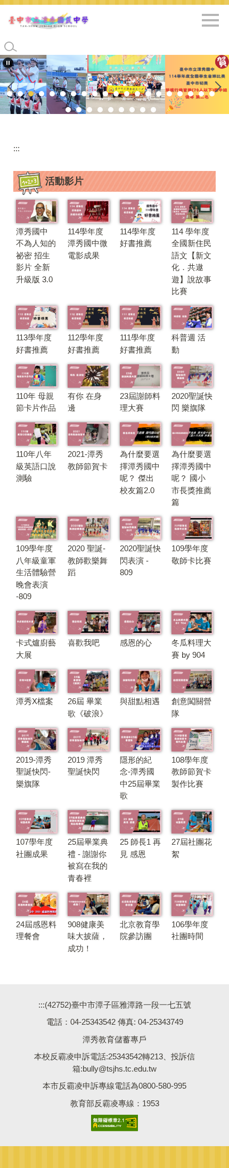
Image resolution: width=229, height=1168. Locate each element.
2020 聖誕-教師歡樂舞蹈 (88, 560)
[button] (8, 63)
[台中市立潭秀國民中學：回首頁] (48, 20)
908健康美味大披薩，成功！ (88, 936)
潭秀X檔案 (34, 701)
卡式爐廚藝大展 (36, 648)
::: (16, 148)
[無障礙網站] (114, 1122)
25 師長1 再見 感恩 (140, 848)
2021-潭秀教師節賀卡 (88, 460)
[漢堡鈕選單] (210, 20)
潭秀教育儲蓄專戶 (114, 1039)
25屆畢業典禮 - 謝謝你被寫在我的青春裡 (88, 860)
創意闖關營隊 (191, 707)
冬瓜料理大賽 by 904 (191, 648)
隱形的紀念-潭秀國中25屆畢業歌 (140, 778)
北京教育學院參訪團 (140, 930)
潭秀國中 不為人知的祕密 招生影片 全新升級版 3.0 (36, 255)
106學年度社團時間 (189, 930)
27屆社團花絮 (191, 848)
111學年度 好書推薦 (137, 343)
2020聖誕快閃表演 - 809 (140, 560)
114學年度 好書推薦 (138, 237)
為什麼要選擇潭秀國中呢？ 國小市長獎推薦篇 (191, 478)
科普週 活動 (188, 343)
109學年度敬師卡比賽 (191, 554)
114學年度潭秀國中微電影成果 (88, 243)
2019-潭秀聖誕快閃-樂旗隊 (34, 771)
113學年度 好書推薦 (34, 343)
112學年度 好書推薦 (85, 343)
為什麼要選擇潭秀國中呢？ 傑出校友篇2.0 (140, 472)
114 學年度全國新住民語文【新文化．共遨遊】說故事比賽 (191, 261)
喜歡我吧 (84, 642)
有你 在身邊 (85, 402)
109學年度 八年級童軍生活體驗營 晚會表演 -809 (36, 572)
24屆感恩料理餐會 (36, 930)
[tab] (9, 94)
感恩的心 (136, 642)
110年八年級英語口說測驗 (36, 466)
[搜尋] (10, 47)
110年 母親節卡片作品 (36, 402)
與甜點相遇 (140, 701)
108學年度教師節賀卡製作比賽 (191, 771)
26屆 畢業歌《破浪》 (88, 707)
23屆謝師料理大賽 (140, 402)
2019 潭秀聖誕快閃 (85, 766)
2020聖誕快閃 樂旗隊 (191, 402)
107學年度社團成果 (34, 848)
